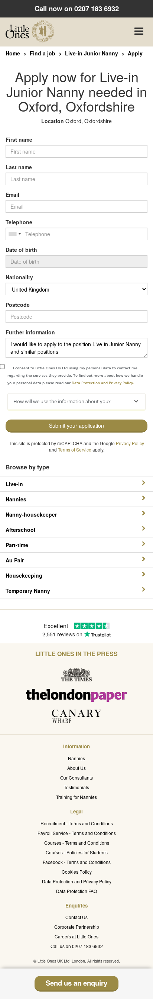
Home (13, 53)
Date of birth (21, 249)
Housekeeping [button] (24, 575)
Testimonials (76, 787)
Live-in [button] (14, 484)
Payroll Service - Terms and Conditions (77, 833)
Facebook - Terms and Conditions (77, 862)
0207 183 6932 (96, 8)
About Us (76, 768)
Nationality (19, 277)
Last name (19, 167)
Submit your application (76, 425)
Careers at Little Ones (76, 936)
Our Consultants (76, 777)
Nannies (76, 758)
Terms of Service (74, 449)
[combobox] (14, 234)
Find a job (42, 53)
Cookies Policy (77, 871)
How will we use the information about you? (62, 401)
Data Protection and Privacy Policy (76, 881)
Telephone (19, 222)
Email (12, 194)
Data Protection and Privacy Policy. (103, 382)
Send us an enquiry (76, 983)
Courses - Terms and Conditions (76, 842)
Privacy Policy (130, 443)
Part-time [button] (17, 545)
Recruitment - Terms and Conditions (76, 823)
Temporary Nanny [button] (28, 590)
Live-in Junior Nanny (91, 53)
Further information (30, 332)
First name (19, 139)
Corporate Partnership (76, 926)
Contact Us (76, 917)
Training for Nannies (76, 797)
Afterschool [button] (20, 529)
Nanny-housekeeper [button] (31, 514)
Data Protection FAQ (76, 891)
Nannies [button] (16, 499)
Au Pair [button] (15, 560)
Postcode (18, 304)
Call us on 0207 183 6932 (77, 946)
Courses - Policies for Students (77, 852)
